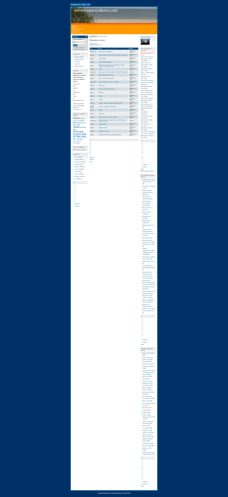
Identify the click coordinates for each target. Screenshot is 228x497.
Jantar (76, 127)
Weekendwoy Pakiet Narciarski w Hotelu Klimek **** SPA (147, 295)
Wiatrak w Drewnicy (147, 291)
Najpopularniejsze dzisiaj (96, 45)
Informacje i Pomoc (77, 32)
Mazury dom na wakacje (147, 57)
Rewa (76, 118)
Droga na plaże (103, 127)
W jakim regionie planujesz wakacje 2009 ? (111, 103)
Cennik (100, 110)
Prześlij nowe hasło (79, 49)
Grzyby (101, 96)
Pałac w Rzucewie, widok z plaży (108, 117)
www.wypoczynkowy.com (95, 10)
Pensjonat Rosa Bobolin (147, 98)
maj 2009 (77, 178)
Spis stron (77, 64)
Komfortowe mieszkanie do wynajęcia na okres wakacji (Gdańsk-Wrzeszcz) (112, 65)
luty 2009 (77, 171)
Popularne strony (79, 59)
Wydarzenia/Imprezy (78, 29)
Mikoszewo (77, 123)
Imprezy (74, 25)
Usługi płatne (76, 30)
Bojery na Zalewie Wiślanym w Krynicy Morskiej (147, 192)
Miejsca (74, 26)
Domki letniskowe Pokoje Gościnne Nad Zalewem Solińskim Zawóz (112, 120)
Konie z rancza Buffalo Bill (106, 78)
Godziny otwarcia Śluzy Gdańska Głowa (110, 134)
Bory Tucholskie (78, 139)
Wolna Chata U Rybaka (105, 51)
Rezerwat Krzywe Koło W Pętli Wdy (80, 134)
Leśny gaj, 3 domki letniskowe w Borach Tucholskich (113, 72)
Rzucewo (76, 125)
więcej (91, 161)
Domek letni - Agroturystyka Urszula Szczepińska (146, 116)
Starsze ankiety (77, 109)
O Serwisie (75, 31)
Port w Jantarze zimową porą (107, 89)
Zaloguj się (76, 103)
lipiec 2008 (77, 157)
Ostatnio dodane (79, 57)
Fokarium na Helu (104, 131)
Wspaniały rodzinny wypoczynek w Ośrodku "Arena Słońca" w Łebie (148, 242)
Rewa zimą (102, 85)
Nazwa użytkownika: (78, 39)
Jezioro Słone (102, 58)
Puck (77, 120)
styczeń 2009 (78, 169)
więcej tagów (76, 143)
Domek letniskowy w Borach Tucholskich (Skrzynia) (113, 55)
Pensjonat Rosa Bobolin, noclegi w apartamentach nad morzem (147, 82)
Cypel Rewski (102, 124)
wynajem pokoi (146, 238)
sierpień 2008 (78, 159)
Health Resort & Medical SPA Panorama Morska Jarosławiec (148, 282)
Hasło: (75, 42)
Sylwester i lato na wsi (148, 261)
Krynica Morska (77, 141)
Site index (77, 61)
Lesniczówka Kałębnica (105, 62)
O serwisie (101, 113)
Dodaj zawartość (79, 66)
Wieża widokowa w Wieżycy (106, 75)
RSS (88, 4)
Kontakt (84, 4)
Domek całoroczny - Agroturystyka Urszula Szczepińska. (146, 64)
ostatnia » (77, 206)
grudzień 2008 (78, 166)
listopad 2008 (78, 164)
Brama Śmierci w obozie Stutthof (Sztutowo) (146, 203)
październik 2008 (79, 162)
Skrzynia (81, 120)
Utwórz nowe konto (79, 47)
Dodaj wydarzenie (75, 4)
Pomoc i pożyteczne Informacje (107, 106)
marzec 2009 (78, 174)
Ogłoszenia (75, 27)
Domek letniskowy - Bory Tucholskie (109, 82)
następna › (77, 203)
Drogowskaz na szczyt (148, 225)
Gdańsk (84, 122)
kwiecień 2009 (78, 176)
